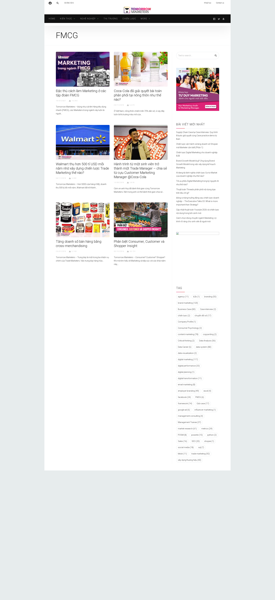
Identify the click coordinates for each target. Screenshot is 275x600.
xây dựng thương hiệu (189, 460)
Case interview (208, 309)
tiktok (182, 454)
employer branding (188, 391)
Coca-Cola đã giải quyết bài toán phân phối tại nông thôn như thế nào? (138, 95)
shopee (209, 441)
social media (186, 447)
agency (183, 296)
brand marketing (188, 303)
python (212, 435)
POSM (182, 435)
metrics (206, 428)
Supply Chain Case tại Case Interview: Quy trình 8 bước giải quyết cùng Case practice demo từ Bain (197, 135)
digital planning (186, 372)
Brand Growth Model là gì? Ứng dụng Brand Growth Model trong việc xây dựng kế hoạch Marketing (196, 164)
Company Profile (187, 322)
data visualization (187, 353)
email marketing (186, 384)
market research (187, 428)
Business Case (187, 309)
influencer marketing (205, 410)
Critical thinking (186, 341)
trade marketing (200, 454)
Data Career (184, 347)
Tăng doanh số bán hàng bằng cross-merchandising (78, 244)
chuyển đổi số (203, 315)
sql (201, 447)
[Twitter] (219, 18)
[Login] (50, 3)
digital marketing (188, 359)
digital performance (189, 366)
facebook (184, 397)
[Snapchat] (223, 18)
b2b (196, 296)
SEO (196, 441)
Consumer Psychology (190, 328)
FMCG (199, 397)
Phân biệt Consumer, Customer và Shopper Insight (139, 244)
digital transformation (190, 378)
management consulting (190, 416)
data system (203, 347)
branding (210, 296)
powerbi (197, 435)
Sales (182, 441)
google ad (184, 410)
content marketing (188, 334)
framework (185, 403)
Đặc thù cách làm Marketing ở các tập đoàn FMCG (81, 93)
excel (207, 391)
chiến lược (184, 315)
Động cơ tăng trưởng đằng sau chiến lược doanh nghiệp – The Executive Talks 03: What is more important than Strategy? (197, 201)
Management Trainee (189, 422)
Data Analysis (207, 341)
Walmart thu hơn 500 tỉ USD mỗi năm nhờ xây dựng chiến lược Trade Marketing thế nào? (82, 168)
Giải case (203, 403)
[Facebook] (214, 18)
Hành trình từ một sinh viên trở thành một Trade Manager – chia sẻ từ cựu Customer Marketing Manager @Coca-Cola (140, 170)
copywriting (210, 334)
